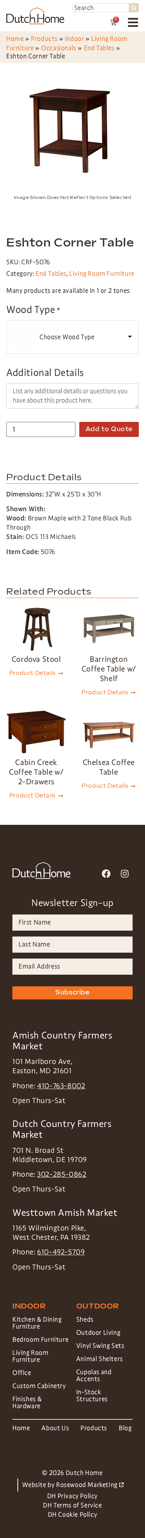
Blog (125, 1428)
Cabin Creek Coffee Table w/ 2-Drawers (36, 772)
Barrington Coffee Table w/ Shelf (109, 668)
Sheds (85, 1319)
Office (21, 1373)
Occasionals (59, 48)
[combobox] (101, 7)
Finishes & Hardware (27, 1402)
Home (15, 39)
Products (44, 39)
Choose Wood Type (67, 337)
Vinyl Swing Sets (100, 1346)
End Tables (99, 48)
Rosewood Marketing (89, 1485)
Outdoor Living (98, 1333)
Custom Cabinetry (39, 1386)
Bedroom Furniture (40, 1340)
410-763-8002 (61, 1086)
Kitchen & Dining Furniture (37, 1323)
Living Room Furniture (102, 274)
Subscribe (72, 992)
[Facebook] (106, 874)
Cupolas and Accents (94, 1375)
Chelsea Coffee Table (109, 767)
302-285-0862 (61, 1174)
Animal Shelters (99, 1359)
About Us (55, 1428)
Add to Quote (109, 429)
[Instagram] (125, 874)
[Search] (134, 7)
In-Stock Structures (92, 1395)
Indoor (74, 39)
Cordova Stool (36, 659)
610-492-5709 (61, 1252)
